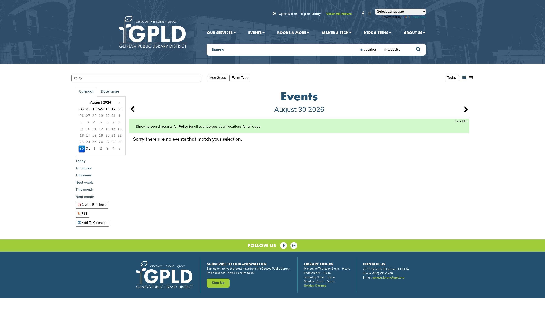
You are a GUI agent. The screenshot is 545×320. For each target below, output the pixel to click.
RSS (83, 214)
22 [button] (119, 135)
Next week (84, 182)
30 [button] (107, 116)
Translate (418, 17)
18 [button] (94, 135)
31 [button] (113, 116)
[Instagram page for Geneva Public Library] (293, 245)
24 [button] (88, 142)
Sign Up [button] (218, 283)
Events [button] (255, 32)
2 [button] (82, 122)
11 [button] (94, 129)
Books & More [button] (292, 32)
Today (451, 78)
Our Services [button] (220, 32)
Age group (218, 78)
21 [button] (113, 135)
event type (240, 78)
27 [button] (88, 116)
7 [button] (113, 122)
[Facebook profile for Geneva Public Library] (363, 14)
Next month (85, 197)
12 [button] (101, 129)
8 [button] (119, 122)
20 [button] (107, 135)
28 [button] (94, 116)
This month (84, 189)
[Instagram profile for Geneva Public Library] (369, 14)
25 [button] (94, 142)
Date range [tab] (110, 91)
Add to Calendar (94, 223)
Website (393, 49)
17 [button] (88, 135)
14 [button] (113, 129)
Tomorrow (84, 168)
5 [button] (101, 122)
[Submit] (418, 49)
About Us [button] (413, 32)
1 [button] (119, 116)
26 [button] (82, 116)
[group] (100, 126)
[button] (464, 77)
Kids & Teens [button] (376, 32)
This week (84, 175)
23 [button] (82, 142)
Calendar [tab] (86, 91)
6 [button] (107, 122)
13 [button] (107, 129)
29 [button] (101, 116)
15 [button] (119, 129)
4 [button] (94, 122)
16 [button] (82, 135)
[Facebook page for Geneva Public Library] (283, 245)
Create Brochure (93, 205)
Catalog (370, 49)
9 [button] (82, 129)
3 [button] (88, 122)
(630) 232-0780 (382, 273)
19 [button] (101, 135)
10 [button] (88, 129)
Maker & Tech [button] (335, 32)
